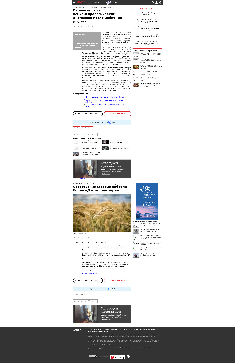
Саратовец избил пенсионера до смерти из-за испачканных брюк (119, 147)
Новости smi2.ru (79, 178)
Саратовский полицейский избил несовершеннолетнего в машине (90, 153)
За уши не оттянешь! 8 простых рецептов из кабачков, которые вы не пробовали (151, 67)
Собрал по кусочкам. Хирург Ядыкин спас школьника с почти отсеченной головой (151, 54)
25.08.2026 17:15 (77, 184)
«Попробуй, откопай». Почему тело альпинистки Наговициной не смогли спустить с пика (150, 255)
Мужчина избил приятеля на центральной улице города (89, 141)
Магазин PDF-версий (126, 329)
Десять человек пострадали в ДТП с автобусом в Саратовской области (147, 35)
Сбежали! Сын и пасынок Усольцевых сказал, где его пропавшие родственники (151, 249)
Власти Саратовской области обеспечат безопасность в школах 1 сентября (147, 43)
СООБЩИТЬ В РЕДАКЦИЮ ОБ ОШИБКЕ (98, 331)
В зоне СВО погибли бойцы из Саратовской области (147, 13)
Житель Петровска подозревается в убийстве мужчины (120, 141)
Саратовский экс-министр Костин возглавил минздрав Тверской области (147, 21)
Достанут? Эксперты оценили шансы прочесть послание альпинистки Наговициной (151, 243)
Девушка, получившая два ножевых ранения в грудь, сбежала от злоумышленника (89, 148)
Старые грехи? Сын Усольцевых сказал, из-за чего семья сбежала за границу (150, 79)
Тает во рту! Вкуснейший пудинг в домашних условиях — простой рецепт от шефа (150, 85)
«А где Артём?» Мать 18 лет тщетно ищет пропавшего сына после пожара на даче (150, 225)
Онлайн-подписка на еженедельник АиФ (146, 329)
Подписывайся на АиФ (91, 273)
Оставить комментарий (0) (117, 113)
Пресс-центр (114, 329)
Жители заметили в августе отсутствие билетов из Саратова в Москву (147, 28)
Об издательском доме (94, 329)
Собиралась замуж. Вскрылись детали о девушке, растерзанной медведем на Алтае (149, 73)
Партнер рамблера (103, 356)
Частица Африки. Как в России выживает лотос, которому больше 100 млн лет (150, 237)
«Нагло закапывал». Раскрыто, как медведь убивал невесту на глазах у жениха (150, 60)
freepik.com (82, 233)
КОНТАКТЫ (106, 329)
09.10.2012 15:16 (77, 7)
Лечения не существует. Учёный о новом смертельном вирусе (150, 230)
